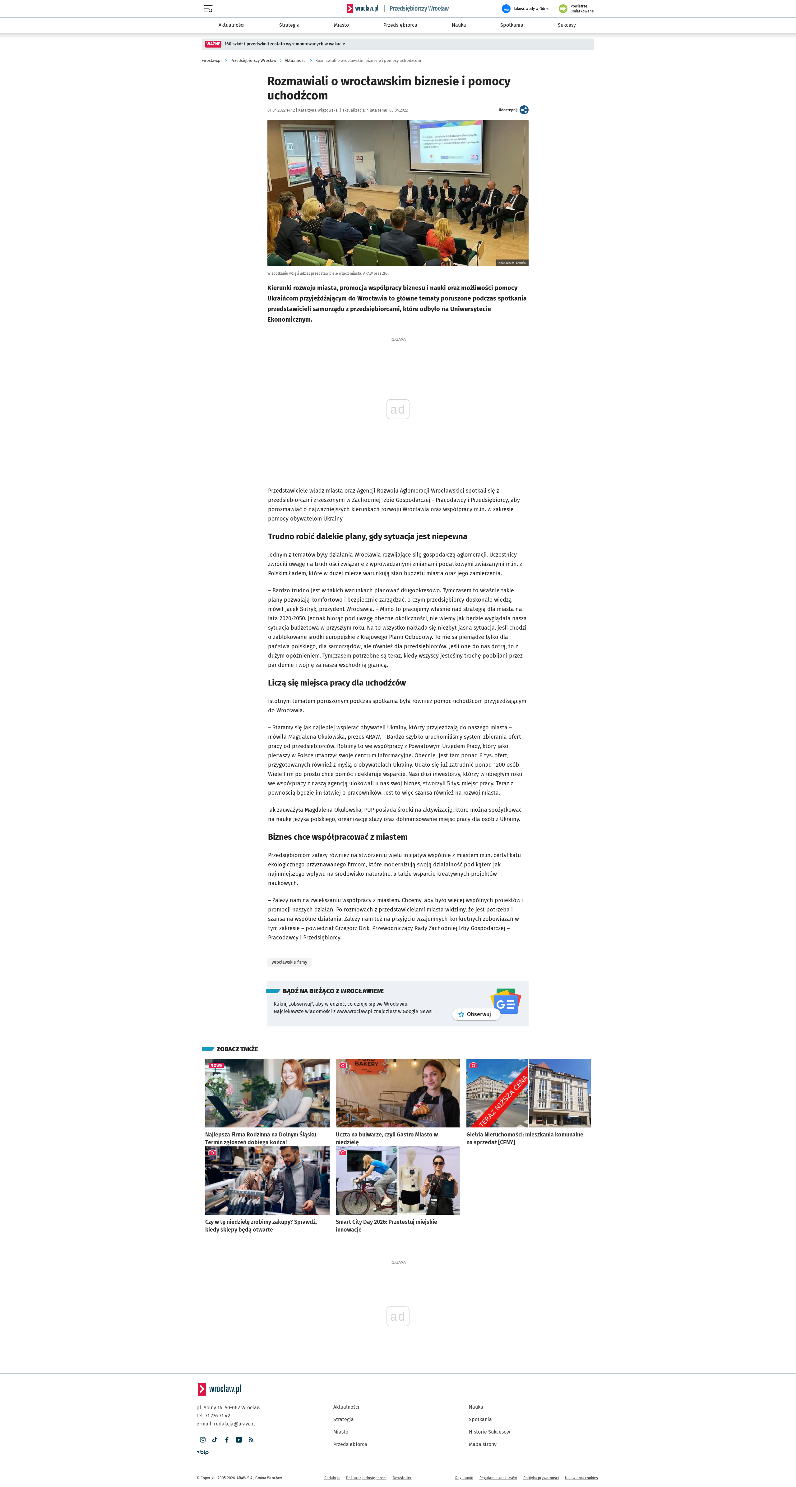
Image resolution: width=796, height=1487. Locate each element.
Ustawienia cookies (581, 1478)
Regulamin (464, 1478)
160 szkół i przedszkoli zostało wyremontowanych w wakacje (284, 44)
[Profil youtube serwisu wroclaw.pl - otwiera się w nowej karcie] (239, 1440)
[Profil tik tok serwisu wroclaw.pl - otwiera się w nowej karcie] (214, 1440)
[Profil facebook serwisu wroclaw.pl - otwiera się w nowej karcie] (226, 1440)
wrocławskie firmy (289, 962)
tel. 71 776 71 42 (213, 1416)
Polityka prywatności (541, 1478)
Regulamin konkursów (498, 1478)
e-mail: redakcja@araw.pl (226, 1424)
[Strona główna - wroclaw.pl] (362, 8)
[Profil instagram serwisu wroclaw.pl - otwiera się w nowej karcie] (202, 1440)
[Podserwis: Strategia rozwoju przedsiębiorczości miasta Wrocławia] (416, 8)
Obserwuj (484, 1014)
